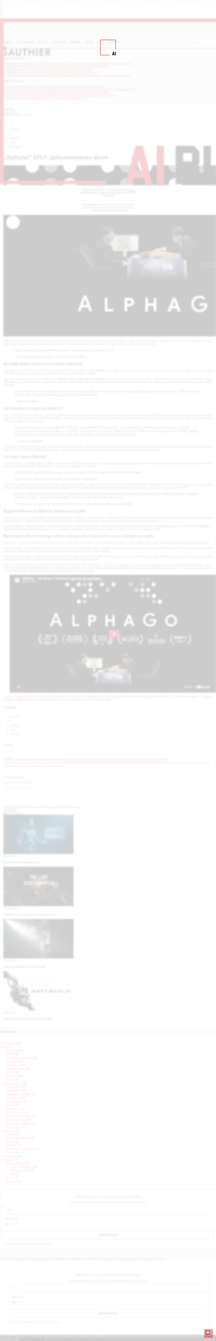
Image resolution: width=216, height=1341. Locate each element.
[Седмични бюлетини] (207, 1332)
